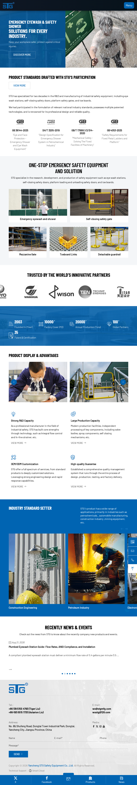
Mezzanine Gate (27, 254)
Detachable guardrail (109, 254)
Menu (129, 5)
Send (17, 754)
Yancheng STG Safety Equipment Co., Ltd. (50, 765)
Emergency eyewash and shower (38, 218)
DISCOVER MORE (22, 55)
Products (90, 781)
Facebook (47, 781)
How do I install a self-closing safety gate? (32, 646)
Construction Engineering (23, 607)
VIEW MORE (19, 85)
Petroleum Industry (78, 607)
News (121, 781)
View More (17, 442)
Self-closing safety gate (99, 218)
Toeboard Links (68, 254)
